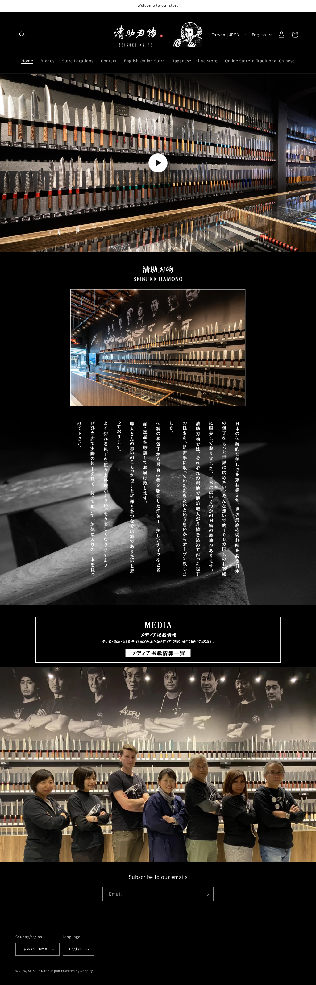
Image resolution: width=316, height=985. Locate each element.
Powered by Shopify (77, 971)
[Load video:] (158, 163)
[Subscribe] (206, 894)
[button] (22, 34)
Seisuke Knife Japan (44, 971)
